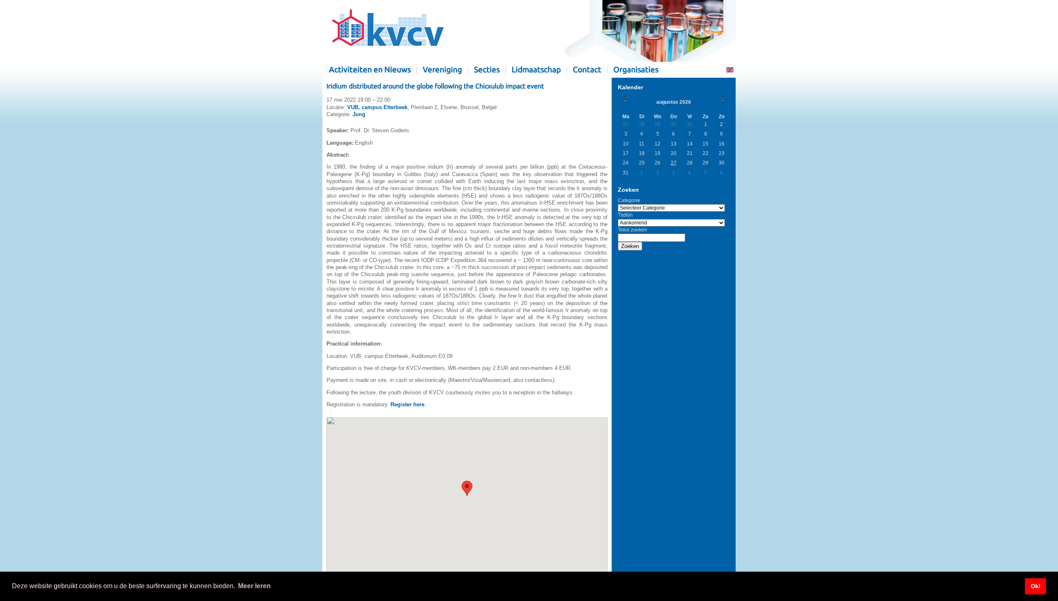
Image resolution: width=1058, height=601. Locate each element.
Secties (487, 69)
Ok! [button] (1036, 586)
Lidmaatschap (536, 69)
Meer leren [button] (254, 585)
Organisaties (635, 69)
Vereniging (442, 69)
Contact (587, 69)
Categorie (629, 200)
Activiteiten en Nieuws (370, 69)
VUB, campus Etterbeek (377, 107)
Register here (407, 404)
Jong (359, 114)
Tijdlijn (625, 215)
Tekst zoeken (632, 230)
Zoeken (630, 246)
